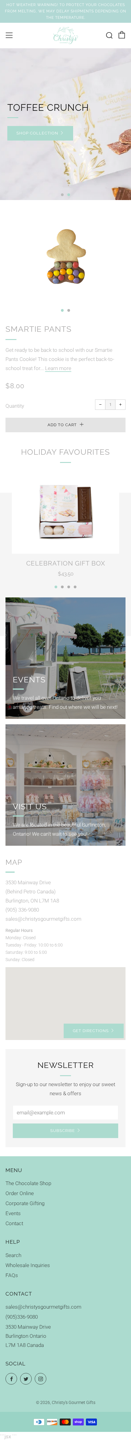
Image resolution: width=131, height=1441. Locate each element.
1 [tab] (62, 194)
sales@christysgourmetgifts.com (43, 1307)
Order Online (19, 1193)
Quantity (14, 406)
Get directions (91, 1030)
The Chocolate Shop (28, 1183)
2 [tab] (68, 194)
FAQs (11, 1275)
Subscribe (62, 1130)
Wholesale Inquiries (27, 1265)
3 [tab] (68, 587)
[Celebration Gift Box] (65, 511)
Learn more (58, 368)
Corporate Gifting (24, 1203)
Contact (14, 1223)
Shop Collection (37, 133)
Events (13, 1213)
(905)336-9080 (21, 1317)
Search (13, 1255)
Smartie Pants (38, 329)
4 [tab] (75, 587)
